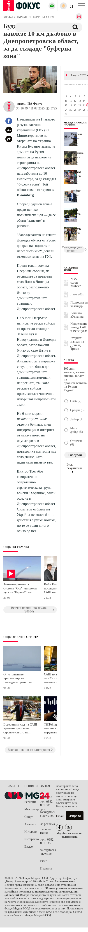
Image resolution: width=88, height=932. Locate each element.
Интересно (31, 839)
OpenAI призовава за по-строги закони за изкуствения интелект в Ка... (78, 174)
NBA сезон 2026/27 (75, 282)
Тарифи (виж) (45, 831)
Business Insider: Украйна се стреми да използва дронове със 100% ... (77, 136)
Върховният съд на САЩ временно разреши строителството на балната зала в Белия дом (20, 729)
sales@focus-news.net (48, 851)
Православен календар (79, 304)
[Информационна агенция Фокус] (59, 827)
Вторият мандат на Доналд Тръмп (77, 343)
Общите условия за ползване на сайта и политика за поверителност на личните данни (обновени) (44, 892)
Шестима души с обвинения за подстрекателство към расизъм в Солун (78, 155)
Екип (43, 861)
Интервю (30, 831)
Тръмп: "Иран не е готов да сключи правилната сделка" (78, 193)
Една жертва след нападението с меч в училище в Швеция (78, 212)
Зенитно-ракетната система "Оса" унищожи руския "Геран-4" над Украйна (20, 589)
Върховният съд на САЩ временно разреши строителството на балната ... (78, 231)
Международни (32, 809)
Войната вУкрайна (76, 314)
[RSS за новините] (68, 827)
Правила (46, 868)
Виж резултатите (74, 466)
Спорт (28, 816)
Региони (30, 802)
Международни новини (75, 124)
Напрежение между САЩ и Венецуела (78, 327)
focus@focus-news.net (48, 813)
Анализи (30, 824)
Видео (28, 846)
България (30, 794)
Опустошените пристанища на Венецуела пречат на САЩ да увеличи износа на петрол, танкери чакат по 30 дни (20, 679)
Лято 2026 (77, 294)
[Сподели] (8, 139)
